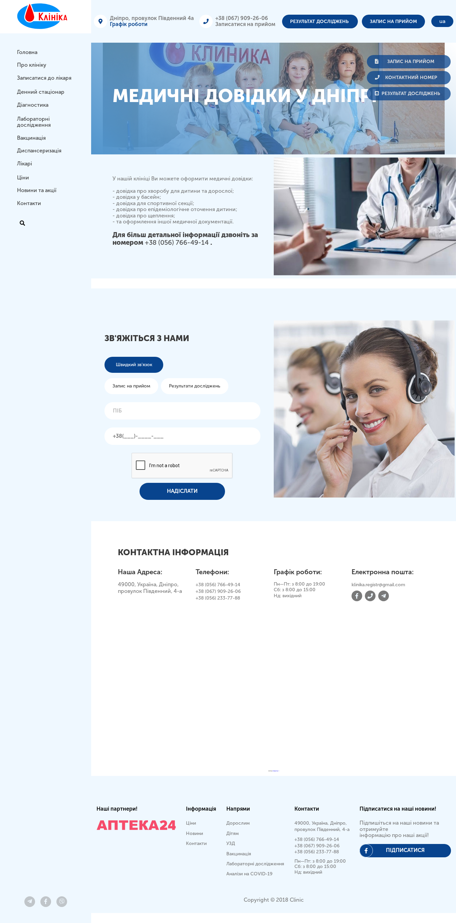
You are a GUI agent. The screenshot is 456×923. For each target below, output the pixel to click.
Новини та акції (36, 190)
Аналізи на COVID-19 (249, 874)
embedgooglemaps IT (275, 771)
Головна (27, 52)
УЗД (230, 843)
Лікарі (24, 163)
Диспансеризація (39, 150)
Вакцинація (31, 138)
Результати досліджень (194, 386)
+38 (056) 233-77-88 (218, 598)
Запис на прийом (393, 21)
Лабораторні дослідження (34, 122)
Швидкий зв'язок (134, 364)
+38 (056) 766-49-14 (177, 242)
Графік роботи (129, 24)
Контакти (29, 203)
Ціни (23, 177)
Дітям (232, 833)
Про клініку (31, 65)
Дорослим (238, 823)
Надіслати (182, 491)
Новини (194, 833)
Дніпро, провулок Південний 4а (152, 18)
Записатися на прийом (245, 24)
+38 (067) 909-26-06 (241, 18)
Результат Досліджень (320, 21)
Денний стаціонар (40, 92)
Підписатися (405, 850)
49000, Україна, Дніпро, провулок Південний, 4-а (322, 826)
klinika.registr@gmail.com (378, 585)
